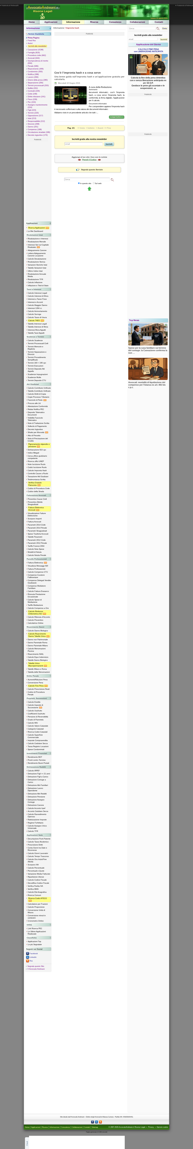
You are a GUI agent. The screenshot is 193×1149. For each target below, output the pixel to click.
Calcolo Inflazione (35, 282)
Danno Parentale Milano (38, 646)
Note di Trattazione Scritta (38, 423)
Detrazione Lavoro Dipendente (35, 789)
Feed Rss (32, 40)
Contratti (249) (34, 91)
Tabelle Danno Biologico (38, 660)
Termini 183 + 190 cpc (37, 363)
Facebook (34, 953)
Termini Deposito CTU (37, 380)
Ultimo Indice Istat (35, 271)
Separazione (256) (35, 83)
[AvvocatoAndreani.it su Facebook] (93, 1122)
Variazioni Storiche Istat (37, 265)
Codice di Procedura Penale (36, 693)
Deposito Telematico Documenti (36, 413)
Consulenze (115, 22)
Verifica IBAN (33, 889)
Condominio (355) (35, 71)
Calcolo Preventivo (35, 620)
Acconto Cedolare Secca (38, 811)
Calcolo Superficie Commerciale (35, 736)
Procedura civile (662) (37, 55)
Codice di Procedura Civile (39, 488)
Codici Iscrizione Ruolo (37, 467)
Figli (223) (32, 110)
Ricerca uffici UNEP (36, 461)
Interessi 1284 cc (35, 308)
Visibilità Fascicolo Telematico (35, 419)
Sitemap (95, 1127)
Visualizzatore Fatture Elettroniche (37, 514)
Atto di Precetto (34, 435)
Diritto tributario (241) (36, 96)
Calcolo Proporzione (36, 907)
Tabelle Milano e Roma (37, 669)
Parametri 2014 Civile (37, 525)
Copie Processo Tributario (38, 397)
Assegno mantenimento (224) (37, 106)
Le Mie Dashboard (35, 231)
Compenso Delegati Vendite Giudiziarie (39, 581)
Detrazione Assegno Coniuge (36, 801)
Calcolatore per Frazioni (38, 904)
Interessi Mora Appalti (37, 330)
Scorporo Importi (35, 519)
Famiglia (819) (34, 52)
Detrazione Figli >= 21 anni (39, 774)
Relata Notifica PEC (36, 409)
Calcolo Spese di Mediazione (35, 601)
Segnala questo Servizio (92, 170)
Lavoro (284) (33, 77)
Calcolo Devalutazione (37, 259)
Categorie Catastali (36, 729)
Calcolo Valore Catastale (38, 726)
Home (32, 22)
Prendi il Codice (89, 160)
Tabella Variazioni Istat (37, 268)
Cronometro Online (36, 921)
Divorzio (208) (33, 124)
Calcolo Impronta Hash (37, 470)
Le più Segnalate (35, 944)
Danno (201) (33, 127)
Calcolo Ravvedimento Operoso (37, 815)
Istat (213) (32, 118)
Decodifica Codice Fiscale (38, 883)
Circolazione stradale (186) (39, 132)
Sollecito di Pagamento (37, 426)
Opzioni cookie (162, 1127)
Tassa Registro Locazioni (38, 746)
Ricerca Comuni (34, 895)
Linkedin (33, 957)
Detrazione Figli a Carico (38, 777)
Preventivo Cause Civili (37, 499)
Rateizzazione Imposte (37, 820)
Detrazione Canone (36, 805)
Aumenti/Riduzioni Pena (38, 680)
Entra (165, 28)
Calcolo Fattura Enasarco (38, 591)
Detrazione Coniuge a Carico (37, 781)
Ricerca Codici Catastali (37, 732)
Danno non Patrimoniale (38, 639)
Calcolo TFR (33, 831)
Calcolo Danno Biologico (38, 631)
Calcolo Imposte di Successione (35, 706)
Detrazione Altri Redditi (37, 794)
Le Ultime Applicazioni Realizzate (37, 932)
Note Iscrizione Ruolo (36, 464)
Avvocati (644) (34, 58)
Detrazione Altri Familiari (38, 785)
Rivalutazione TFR (35, 279)
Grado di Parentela (35, 720)
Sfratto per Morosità (36, 432)
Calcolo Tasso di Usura (37, 317)
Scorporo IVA (33, 865)
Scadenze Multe (34, 377)
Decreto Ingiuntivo (35, 429)
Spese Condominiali (36, 749)
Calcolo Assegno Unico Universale (37, 827)
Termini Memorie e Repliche (35, 347)
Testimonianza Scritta (36, 479)
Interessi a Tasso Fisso (37, 299)
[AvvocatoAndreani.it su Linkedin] (96, 1122)
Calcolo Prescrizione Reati (38, 689)
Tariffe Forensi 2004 (36, 546)
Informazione (73, 22)
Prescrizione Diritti (35, 845)
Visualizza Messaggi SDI (38, 566)
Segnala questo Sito (35, 966)
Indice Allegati (33, 453)
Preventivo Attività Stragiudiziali (35, 503)
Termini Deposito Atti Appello (36, 370)
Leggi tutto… (116, 117)
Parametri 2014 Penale (37, 528)
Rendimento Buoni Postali (38, 763)
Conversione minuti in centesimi (37, 916)
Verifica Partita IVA (35, 886)
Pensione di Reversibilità (38, 717)
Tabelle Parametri (35, 537)
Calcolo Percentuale (36, 868)
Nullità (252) (33, 88)
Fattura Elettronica (36, 563)
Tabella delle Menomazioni (39, 672)
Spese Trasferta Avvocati (38, 534)
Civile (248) (32, 94)
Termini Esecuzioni (35, 366)
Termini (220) (33, 113)
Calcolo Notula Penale (37, 555)
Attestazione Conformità (38, 406)
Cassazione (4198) (35, 50)
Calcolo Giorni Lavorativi (38, 853)
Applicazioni (50, 22)
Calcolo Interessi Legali (37, 293)
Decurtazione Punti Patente (39, 839)
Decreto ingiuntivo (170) (38, 135)
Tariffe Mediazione (35, 605)
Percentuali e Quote (36, 871)
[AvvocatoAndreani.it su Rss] (100, 1122)
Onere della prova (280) (38, 80)
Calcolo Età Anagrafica (37, 892)
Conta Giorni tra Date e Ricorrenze (37, 849)
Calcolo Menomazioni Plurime (37, 650)
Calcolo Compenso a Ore (38, 608)
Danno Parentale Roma (37, 642)
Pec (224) (32, 102)
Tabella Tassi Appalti (36, 333)
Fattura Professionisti (36, 569)
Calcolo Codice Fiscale (37, 880)
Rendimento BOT (35, 757)
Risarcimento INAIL (36, 654)
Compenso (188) (35, 129)
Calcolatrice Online (35, 623)
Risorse (94, 22)
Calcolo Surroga (34, 314)
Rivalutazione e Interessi (38, 239)
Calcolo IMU (33, 723)
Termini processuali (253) (38, 85)
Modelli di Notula (34, 552)
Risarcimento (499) (36, 69)
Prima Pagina (33, 38)
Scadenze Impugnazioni (38, 374)
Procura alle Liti (34, 403)
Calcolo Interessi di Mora (38, 296)
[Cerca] (112, 179)
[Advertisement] (37, 181)
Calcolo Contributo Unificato (39, 388)
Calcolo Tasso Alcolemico (38, 842)
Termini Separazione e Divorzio (37, 353)
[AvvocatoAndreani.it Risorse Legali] (43, 10)
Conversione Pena (35, 683)
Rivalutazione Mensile (37, 242)
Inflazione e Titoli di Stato (38, 285)
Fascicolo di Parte (35, 400)
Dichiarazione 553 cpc (37, 450)
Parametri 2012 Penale (37, 543)
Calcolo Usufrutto (35, 711)
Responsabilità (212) (36, 121)
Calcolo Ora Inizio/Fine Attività (37, 860)
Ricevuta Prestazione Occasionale (36, 595)
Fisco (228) (32, 99)
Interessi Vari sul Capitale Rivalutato (38, 246)
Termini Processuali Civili (38, 343)
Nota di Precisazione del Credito (38, 439)
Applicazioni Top (34, 941)
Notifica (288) (33, 74)
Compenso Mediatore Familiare (37, 587)
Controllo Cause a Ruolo (38, 473)
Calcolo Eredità (34, 702)
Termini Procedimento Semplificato (37, 358)
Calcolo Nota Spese (36, 549)
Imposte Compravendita (38, 740)
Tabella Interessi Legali (37, 324)
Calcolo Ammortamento (37, 311)
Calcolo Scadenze (35, 340)
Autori (30, 43)
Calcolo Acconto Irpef (36, 808)
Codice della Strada (36, 491)
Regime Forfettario (35, 823)
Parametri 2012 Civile (37, 540)
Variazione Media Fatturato (39, 874)
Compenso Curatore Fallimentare (36, 576)
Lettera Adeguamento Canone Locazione (37, 254)
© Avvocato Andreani (36, 969)
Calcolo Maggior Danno (37, 305)
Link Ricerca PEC (35, 928)
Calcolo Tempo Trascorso (38, 856)
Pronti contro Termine (37, 760)
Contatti (159, 22)
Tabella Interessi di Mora (38, 327)
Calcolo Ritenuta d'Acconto (39, 617)
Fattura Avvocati (34, 522)
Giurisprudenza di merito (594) (38, 62)
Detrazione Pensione (36, 797)
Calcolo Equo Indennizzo (38, 657)
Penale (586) (33, 66)
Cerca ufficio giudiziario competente (37, 457)
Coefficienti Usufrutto (36, 714)
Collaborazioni (137, 22)
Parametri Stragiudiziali (37, 531)
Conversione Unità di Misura (36, 911)
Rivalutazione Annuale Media (37, 275)
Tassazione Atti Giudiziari (38, 476)
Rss (31, 961)
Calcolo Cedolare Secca (38, 743)
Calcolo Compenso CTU (38, 572)
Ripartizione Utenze (36, 877)
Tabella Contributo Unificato (39, 391)
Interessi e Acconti (35, 302)
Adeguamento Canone (37, 250)
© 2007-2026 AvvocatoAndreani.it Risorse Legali (127, 1127)
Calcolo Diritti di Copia (37, 394)
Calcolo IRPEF (34, 771)
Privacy (151, 1127)
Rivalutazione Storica (36, 262)
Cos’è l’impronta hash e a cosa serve (77, 72)
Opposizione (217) (35, 115)
